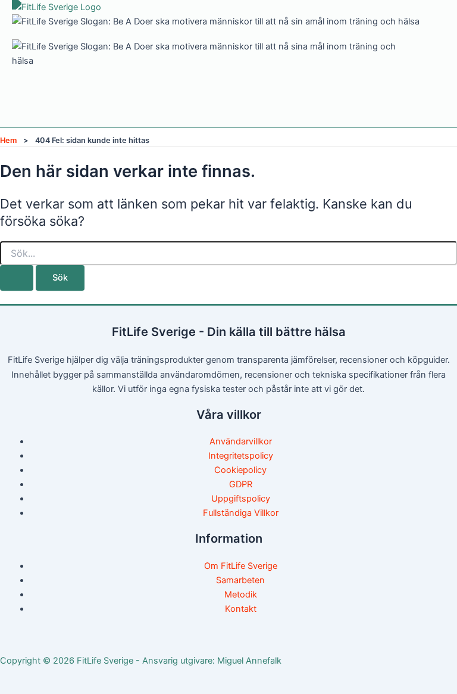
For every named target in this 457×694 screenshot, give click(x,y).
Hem (8, 140)
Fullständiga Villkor (240, 513)
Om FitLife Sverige (240, 566)
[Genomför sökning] (16, 278)
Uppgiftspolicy (240, 498)
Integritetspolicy (240, 455)
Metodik (240, 594)
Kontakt (240, 608)
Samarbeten (240, 580)
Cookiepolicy (240, 470)
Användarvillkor (240, 441)
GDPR (240, 484)
